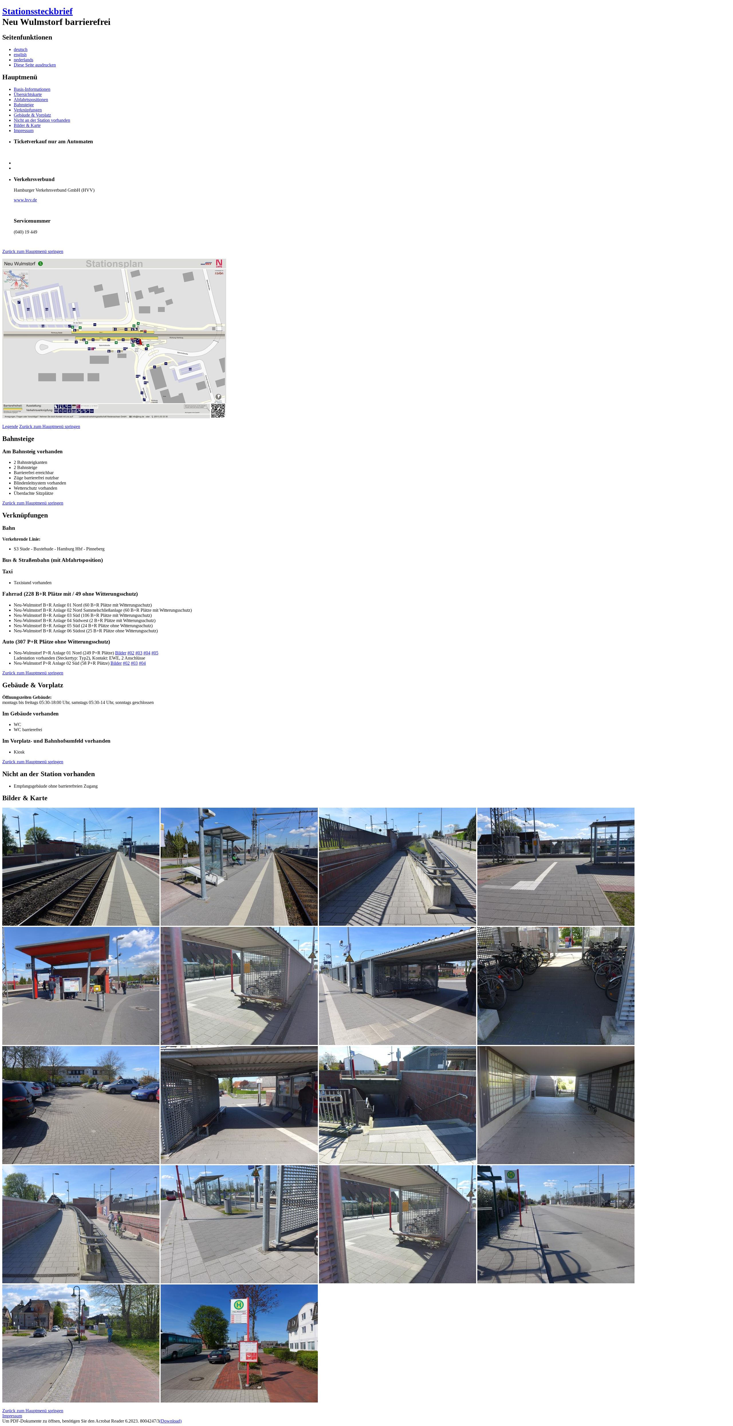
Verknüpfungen (28, 109)
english (20, 54)
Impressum (24, 130)
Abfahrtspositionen (31, 99)
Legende (10, 426)
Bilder (120, 652)
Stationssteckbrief (37, 11)
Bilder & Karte (27, 125)
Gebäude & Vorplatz (32, 115)
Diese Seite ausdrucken (35, 64)
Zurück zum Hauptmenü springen (32, 251)
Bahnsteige (24, 104)
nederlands (23, 59)
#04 (146, 652)
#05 (154, 652)
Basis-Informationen (32, 89)
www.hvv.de (25, 199)
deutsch (20, 49)
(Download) (170, 1421)
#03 (138, 652)
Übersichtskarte (28, 94)
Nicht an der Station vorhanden (42, 120)
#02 (130, 652)
